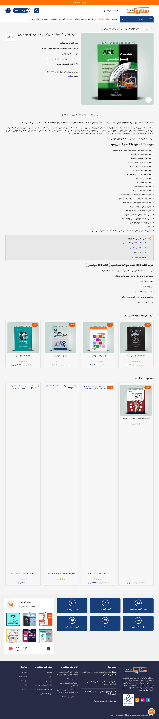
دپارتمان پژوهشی (72, 626)
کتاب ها (24, 672)
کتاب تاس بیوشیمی (139, 252)
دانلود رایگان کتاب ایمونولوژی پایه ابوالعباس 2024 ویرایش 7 (67, 673)
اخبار (105, 626)
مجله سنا (24, 681)
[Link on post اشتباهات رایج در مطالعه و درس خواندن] (29, 635)
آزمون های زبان (138, 626)
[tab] (94, 113)
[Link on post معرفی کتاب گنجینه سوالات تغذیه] (45, 619)
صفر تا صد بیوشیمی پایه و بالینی (134, 242)
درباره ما (24, 689)
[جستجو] (36, 10)
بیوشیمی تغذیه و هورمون (98, 355)
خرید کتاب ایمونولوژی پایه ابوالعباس (69, 684)
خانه (152, 28)
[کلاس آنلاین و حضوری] (138, 603)
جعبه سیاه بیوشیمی (139, 257)
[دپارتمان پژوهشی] (72, 620)
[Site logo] (138, 10)
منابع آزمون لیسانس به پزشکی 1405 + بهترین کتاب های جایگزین (100, 683)
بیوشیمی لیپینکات (71, 679)
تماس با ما (23, 685)
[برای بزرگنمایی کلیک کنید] (148, 100)
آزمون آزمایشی (105, 609)
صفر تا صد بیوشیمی (23, 355)
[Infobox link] (29, 604)
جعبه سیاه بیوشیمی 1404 (136, 355)
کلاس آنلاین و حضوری (138, 609)
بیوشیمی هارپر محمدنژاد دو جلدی (23, 573)
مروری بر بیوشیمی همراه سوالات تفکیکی (61, 573)
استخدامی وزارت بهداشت (43, 685)
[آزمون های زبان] (138, 620)
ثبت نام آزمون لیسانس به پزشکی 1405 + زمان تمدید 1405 (99, 692)
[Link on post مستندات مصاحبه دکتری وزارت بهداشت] (13, 635)
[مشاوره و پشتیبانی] (72, 603)
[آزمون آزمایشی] (105, 603)
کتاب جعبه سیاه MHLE (70, 697)
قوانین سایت (22, 676)
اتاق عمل (49, 681)
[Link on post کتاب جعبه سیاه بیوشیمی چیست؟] (29, 619)
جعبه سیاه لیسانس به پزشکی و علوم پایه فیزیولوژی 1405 (67, 691)
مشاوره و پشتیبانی (72, 609)
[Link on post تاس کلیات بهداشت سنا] (45, 635)
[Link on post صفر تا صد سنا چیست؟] (13, 619)
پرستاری (49, 672)
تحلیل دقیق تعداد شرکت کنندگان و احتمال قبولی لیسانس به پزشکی (99, 673)
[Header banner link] (79, 2)
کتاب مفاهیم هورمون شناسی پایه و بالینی (136, 418)
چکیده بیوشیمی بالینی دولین (98, 573)
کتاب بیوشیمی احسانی (138, 247)
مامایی (50, 676)
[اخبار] (105, 620)
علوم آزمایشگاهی (46, 694)
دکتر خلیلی (10, 37)
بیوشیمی (145, 28)
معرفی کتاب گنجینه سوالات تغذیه (104, 701)
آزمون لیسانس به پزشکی (43, 689)
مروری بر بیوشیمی (60, 355)
